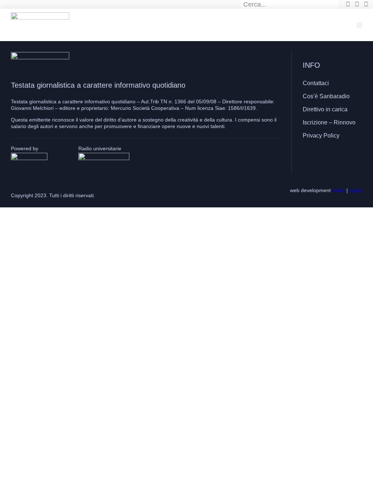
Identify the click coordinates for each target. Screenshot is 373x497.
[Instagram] (330, 157)
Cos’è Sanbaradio (326, 96)
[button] (359, 25)
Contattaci (316, 83)
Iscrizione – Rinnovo (329, 122)
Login (355, 190)
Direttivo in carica (325, 109)
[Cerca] (334, 4)
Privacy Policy (321, 135)
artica (338, 190)
